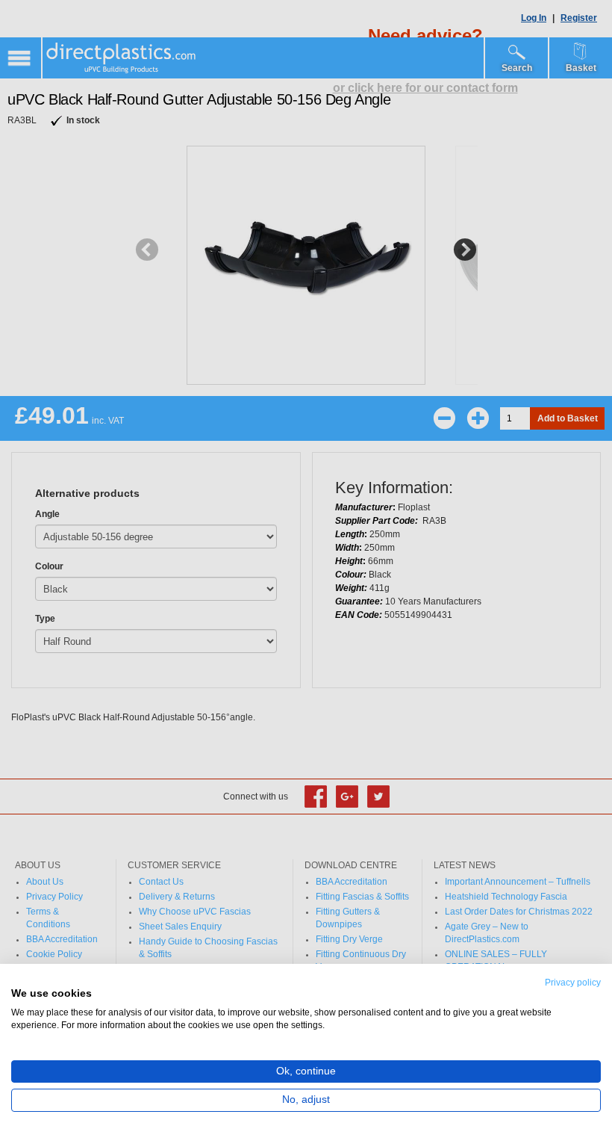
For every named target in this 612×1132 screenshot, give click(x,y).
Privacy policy (573, 982)
